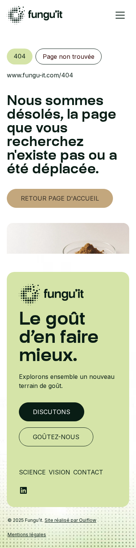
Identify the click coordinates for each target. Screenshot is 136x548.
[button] (120, 15)
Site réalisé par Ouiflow (70, 520)
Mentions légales (27, 534)
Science (32, 472)
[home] (34, 15)
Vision (59, 472)
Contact (88, 472)
